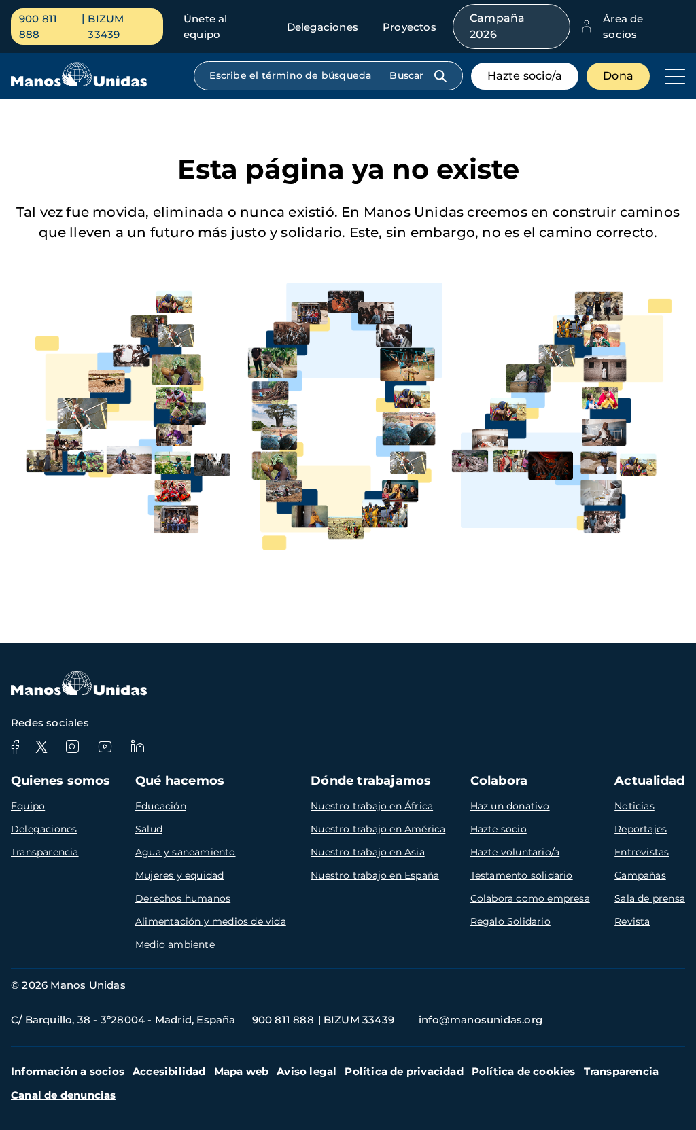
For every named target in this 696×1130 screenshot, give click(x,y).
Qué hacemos (179, 780)
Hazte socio (498, 829)
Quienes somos (61, 780)
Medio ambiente (175, 944)
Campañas (640, 875)
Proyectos (409, 26)
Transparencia (45, 852)
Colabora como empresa (530, 898)
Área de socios (623, 26)
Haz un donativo (510, 806)
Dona (618, 75)
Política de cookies (524, 1071)
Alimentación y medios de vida (210, 921)
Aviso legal (306, 1071)
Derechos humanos (182, 898)
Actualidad (649, 780)
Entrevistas (641, 852)
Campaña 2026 (497, 26)
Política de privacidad (404, 1071)
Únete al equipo (206, 26)
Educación (160, 806)
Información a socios (67, 1071)
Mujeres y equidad (179, 875)
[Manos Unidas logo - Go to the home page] (79, 83)
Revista (632, 921)
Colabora (499, 780)
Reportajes (640, 829)
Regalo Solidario (510, 921)
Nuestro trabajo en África (372, 806)
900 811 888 (38, 26)
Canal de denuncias (63, 1095)
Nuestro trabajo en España (375, 875)
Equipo (28, 806)
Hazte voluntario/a (515, 852)
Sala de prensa (649, 898)
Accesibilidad (169, 1071)
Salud (148, 829)
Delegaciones (322, 26)
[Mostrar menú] (671, 76)
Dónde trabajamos (371, 780)
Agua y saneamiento (185, 852)
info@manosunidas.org (480, 1019)
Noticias (634, 806)
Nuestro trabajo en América (378, 829)
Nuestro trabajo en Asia (368, 852)
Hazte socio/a (525, 75)
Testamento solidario (521, 875)
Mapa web (241, 1071)
